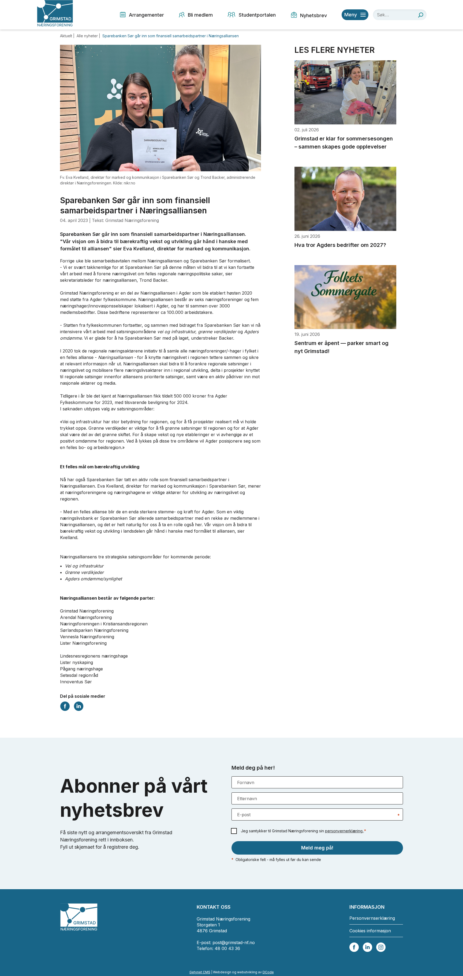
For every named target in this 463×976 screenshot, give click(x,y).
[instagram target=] (381, 946)
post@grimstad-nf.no (233, 942)
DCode (268, 972)
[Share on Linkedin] (78, 705)
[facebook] (354, 946)
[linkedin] (367, 946)
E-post (244, 814)
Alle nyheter (88, 36)
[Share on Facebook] (65, 705)
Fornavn (245, 782)
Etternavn (247, 798)
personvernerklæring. (344, 831)
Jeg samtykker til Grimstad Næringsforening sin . (303, 831)
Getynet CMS (199, 972)
